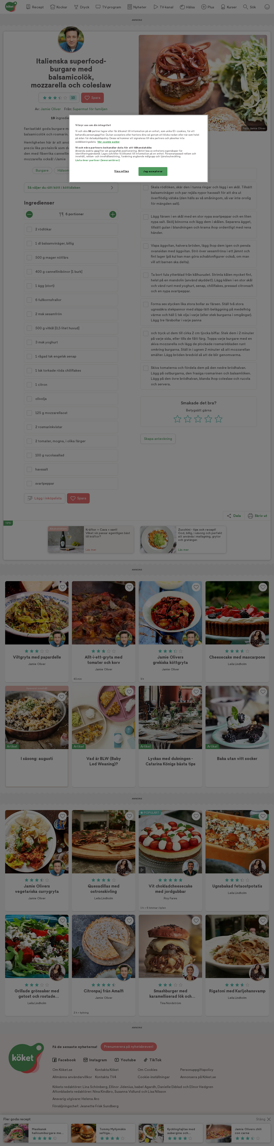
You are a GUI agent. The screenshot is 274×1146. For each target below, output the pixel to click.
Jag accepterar (153, 171)
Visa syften (121, 171)
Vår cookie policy (108, 142)
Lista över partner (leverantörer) (97, 160)
